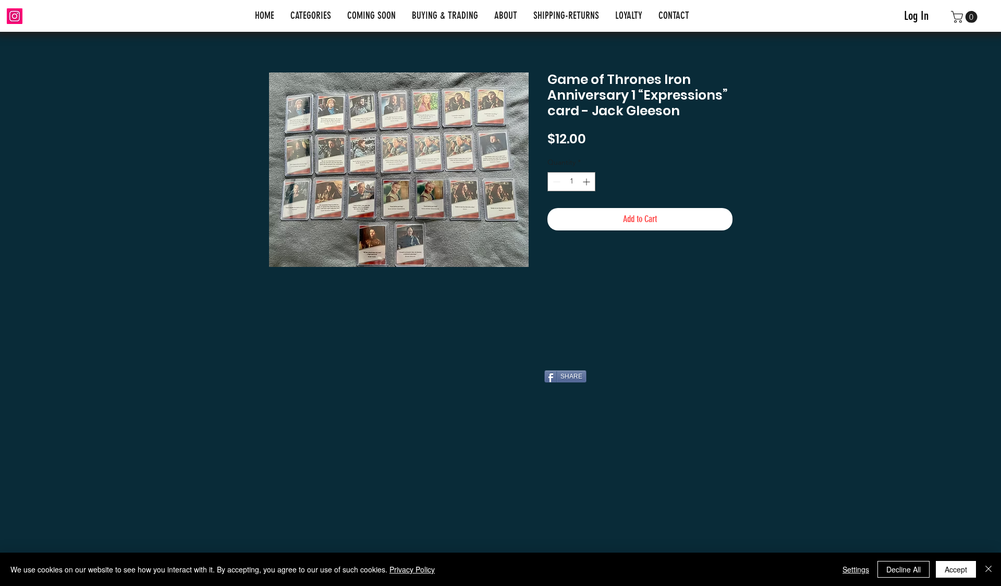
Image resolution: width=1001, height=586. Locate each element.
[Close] (988, 569)
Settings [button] (856, 569)
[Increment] (587, 182)
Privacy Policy (412, 569)
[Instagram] (14, 16)
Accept (956, 569)
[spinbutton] (571, 182)
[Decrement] (555, 182)
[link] (965, 17)
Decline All (903, 569)
